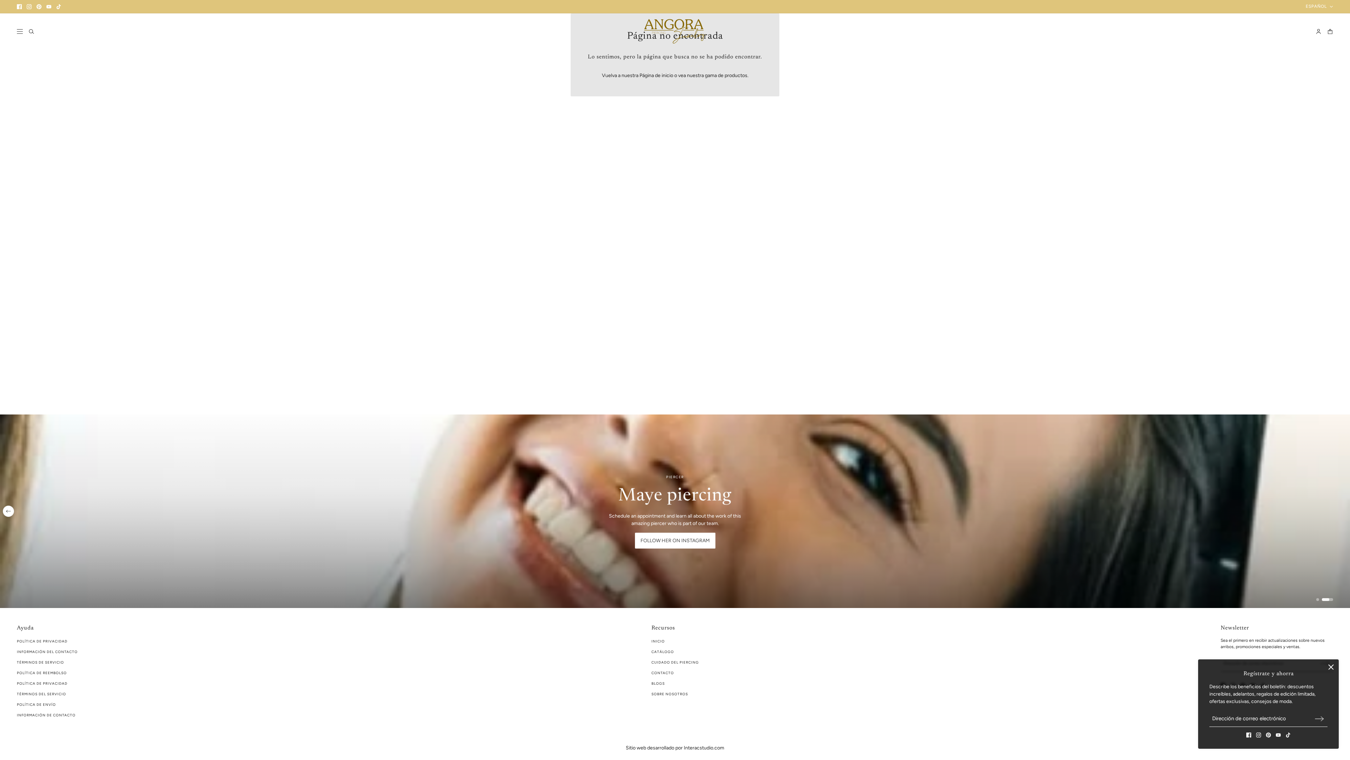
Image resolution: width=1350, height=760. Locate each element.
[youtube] (49, 7)
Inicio (658, 641)
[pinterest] (39, 7)
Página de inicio (656, 75)
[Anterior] (8, 511)
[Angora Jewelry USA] (675, 31)
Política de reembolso (42, 673)
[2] (1331, 599)
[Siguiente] (1341, 511)
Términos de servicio (40, 662)
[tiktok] (59, 7)
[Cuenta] (1319, 31)
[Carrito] (1330, 31)
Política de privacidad (42, 683)
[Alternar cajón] (20, 31)
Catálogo (662, 652)
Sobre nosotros (669, 694)
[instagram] (29, 7)
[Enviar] (1319, 719)
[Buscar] (31, 31)
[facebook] (19, 7)
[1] (1322, 599)
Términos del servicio (41, 694)
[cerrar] (1331, 667)
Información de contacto (46, 715)
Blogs (658, 683)
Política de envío (36, 704)
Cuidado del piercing (675, 662)
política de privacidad (42, 641)
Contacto (662, 673)
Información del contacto (47, 652)
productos (736, 75)
